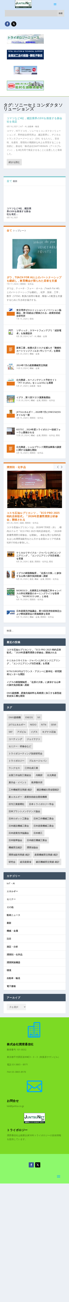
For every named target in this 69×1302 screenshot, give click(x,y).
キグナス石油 (49, 731)
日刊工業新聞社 (16, 804)
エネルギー (12, 891)
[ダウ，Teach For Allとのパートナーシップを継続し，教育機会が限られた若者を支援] (35, 253)
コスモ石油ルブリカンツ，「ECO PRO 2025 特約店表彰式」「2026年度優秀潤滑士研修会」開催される (33, 516)
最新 (22, 523)
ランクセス (14, 767)
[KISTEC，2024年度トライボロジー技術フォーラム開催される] (11, 431)
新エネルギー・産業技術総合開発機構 (28, 796)
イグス (34, 731)
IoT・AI (23, 126)
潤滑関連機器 (13, 962)
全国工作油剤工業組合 (20, 775)
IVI (38, 717)
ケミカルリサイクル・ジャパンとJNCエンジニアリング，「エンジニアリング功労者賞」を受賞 (38, 555)
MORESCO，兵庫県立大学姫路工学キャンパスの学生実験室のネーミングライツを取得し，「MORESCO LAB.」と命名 (38, 593)
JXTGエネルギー (17, 724)
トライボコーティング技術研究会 (25, 753)
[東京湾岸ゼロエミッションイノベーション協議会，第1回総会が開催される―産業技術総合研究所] (11, 312)
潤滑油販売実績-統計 (19, 854)
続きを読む (14, 162)
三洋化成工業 (31, 767)
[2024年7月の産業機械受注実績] (11, 367)
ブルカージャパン (38, 760)
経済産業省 (25, 861)
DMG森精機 (15, 717)
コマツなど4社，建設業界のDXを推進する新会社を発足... (19, 211)
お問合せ (13, 1101)
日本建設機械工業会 (19, 825)
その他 (10, 907)
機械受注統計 (15, 847)
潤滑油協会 (32, 847)
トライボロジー (16, 760)
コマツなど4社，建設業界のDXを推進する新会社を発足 (34, 119)
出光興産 (51, 775)
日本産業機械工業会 (44, 825)
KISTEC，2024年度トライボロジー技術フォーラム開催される (38, 431)
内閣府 (39, 775)
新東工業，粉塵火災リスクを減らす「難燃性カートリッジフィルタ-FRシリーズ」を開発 (38, 349)
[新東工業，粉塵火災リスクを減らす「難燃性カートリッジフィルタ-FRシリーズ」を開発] (11, 349)
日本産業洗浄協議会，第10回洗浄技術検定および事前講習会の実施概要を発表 (39, 612)
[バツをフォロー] (13, 23)
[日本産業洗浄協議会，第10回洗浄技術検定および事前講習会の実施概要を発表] (11, 613)
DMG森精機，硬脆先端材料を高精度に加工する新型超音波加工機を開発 (34, 694)
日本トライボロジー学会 (41, 804)
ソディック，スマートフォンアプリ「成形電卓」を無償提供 (38, 332)
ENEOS (29, 717)
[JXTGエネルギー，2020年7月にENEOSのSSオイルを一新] (11, 414)
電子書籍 (11, 986)
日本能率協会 (15, 840)
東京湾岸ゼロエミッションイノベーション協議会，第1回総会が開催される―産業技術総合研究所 (38, 312)
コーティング (15, 739)
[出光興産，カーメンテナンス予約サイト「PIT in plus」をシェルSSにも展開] (11, 381)
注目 (9, 938)
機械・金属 (42, 336)
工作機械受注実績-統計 (20, 789)
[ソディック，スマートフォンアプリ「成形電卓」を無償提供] (11, 332)
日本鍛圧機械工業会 (37, 840)
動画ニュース (13, 914)
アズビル (21, 731)
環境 (32, 318)
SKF (11, 731)
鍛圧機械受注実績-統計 (47, 861)
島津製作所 (37, 782)
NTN (43, 724)
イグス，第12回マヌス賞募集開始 (33, 397)
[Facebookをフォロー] (7, 23)
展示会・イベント (18, 782)
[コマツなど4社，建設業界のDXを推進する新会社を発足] (19, 195)
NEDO (33, 724)
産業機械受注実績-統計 (46, 854)
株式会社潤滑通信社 (20, 1044)
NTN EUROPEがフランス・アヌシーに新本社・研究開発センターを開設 (34, 673)
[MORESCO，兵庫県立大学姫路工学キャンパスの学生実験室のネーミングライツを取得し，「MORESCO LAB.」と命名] (11, 592)
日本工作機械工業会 (44, 818)
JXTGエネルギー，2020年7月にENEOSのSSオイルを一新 (38, 413)
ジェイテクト (33, 739)
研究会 (12, 861)
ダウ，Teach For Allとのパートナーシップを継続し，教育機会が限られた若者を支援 (34, 279)
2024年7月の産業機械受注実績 (31, 365)
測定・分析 (12, 946)
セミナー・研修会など (20, 746)
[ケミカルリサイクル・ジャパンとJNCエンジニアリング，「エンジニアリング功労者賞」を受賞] (11, 554)
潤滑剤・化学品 (27, 284)
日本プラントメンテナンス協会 (24, 811)
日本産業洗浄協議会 (19, 832)
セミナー (11, 899)
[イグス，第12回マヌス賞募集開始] (11, 399)
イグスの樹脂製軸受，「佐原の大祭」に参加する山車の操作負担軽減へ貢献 (38, 574)
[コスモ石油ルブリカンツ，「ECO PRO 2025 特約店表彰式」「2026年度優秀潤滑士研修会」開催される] (35, 489)
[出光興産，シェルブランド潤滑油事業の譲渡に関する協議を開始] (11, 449)
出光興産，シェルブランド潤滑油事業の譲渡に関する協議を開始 (38, 448)
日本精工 (38, 832)
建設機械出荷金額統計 (48, 789)
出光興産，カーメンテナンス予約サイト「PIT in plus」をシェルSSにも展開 (36, 381)
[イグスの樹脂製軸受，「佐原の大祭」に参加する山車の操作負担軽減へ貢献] (11, 575)
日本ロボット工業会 (19, 818)
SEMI (53, 724)
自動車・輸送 (33, 126)
